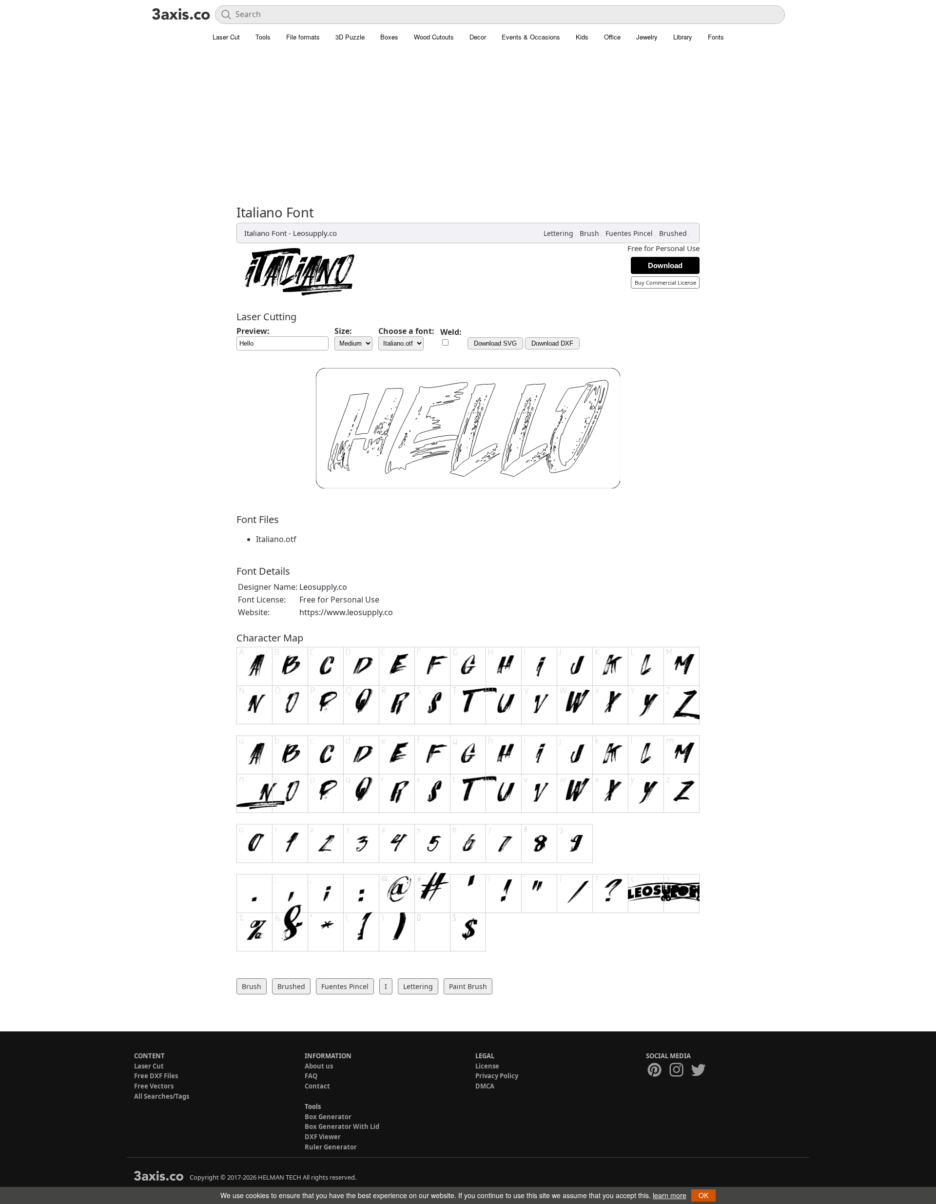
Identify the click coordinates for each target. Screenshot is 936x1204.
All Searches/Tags (161, 1096)
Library (682, 36)
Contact (317, 1086)
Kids (582, 36)
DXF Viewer (323, 1136)
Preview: (253, 331)
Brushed (673, 233)
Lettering (558, 233)
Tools (263, 36)
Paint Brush (468, 986)
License (487, 1066)
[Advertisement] (468, 119)
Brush (589, 233)
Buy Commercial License (665, 282)
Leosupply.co (315, 233)
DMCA (484, 1086)
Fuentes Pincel (629, 233)
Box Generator (328, 1116)
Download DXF (552, 343)
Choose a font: (406, 331)
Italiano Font (265, 233)
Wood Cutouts (434, 36)
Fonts (716, 36)
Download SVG (495, 343)
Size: (343, 331)
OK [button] (703, 1195)
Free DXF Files (156, 1075)
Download (665, 265)
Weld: (451, 332)
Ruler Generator (331, 1147)
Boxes (389, 36)
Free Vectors (154, 1086)
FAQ (311, 1075)
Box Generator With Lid (342, 1126)
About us (319, 1066)
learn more (669, 1195)
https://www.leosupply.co (346, 612)
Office (612, 36)
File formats (303, 36)
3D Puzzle (350, 36)
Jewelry (647, 36)
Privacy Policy (496, 1075)
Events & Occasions (531, 36)
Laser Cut (226, 36)
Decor (477, 36)
